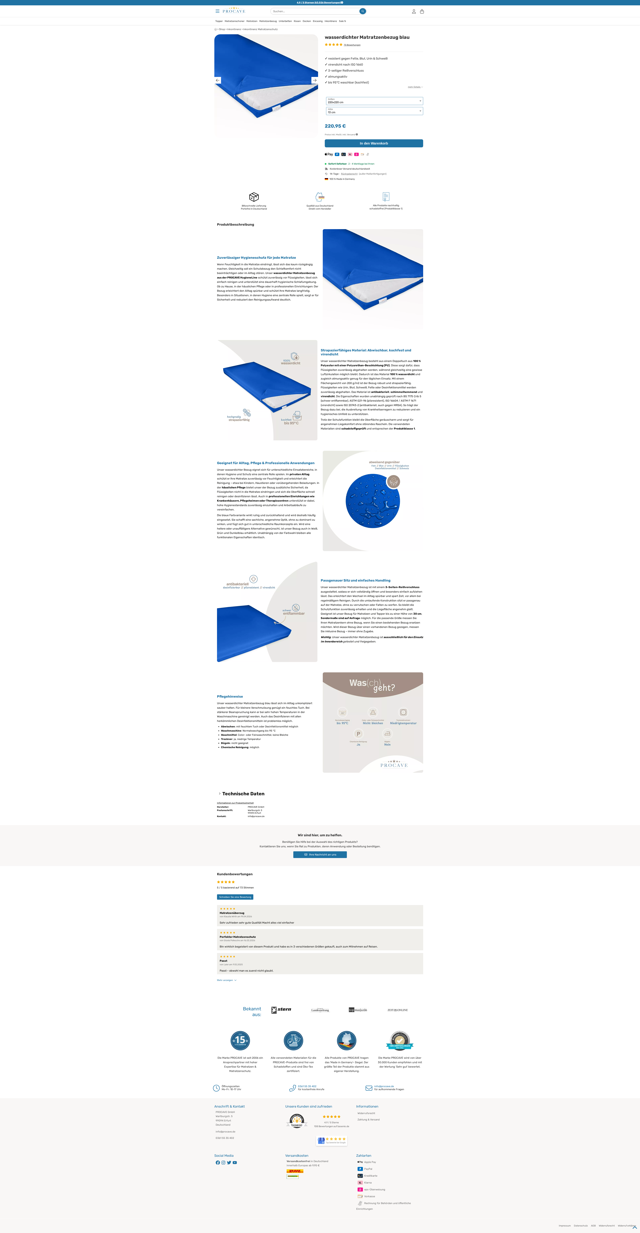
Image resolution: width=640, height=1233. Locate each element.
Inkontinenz (331, 21)
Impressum (565, 1225)
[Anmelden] (414, 11)
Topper (219, 21)
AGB (593, 1225)
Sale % (342, 21)
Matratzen (251, 21)
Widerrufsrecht (366, 1113)
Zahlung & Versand (369, 1119)
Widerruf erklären (627, 1225)
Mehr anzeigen (225, 980)
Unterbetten (285, 21)
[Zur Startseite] (234, 10)
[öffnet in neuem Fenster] (331, 1141)
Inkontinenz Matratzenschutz (260, 29)
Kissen (297, 21)
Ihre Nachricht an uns (322, 854)
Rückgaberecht (349, 173)
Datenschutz (581, 1225)
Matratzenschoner (234, 21)
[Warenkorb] (422, 11)
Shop (222, 29)
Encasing (318, 21)
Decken (307, 21)
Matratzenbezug (268, 21)
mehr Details (414, 87)
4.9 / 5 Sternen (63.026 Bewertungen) (319, 2)
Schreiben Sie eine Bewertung (235, 897)
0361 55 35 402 (307, 1086)
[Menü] (217, 11)
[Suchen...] (362, 11)
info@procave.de (384, 1086)
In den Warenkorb (374, 143)
